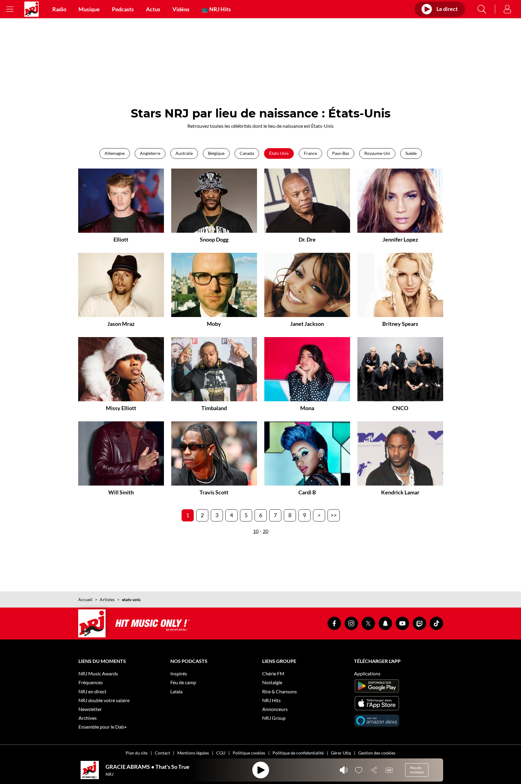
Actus (153, 9)
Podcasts (123, 9)
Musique (89, 9)
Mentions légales (193, 752)
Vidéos (180, 9)
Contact (162, 752)
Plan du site (137, 752)
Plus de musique (417, 769)
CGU (220, 752)
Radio (59, 9)
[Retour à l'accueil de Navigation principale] (31, 9)
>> (334, 515)
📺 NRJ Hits (216, 9)
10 (256, 531)
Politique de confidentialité (298, 752)
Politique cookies (249, 752)
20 (265, 531)
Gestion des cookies (376, 752)
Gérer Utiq (341, 752)
